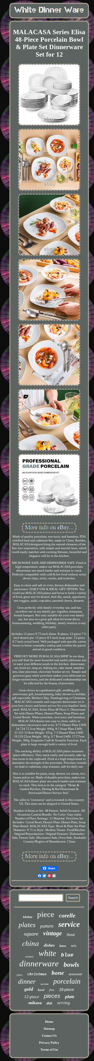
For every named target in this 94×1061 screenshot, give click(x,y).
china (30, 943)
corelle (67, 915)
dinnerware (39, 963)
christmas (37, 974)
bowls (71, 964)
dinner (27, 981)
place (19, 974)
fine (51, 990)
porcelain (67, 981)
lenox (63, 946)
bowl (41, 990)
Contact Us (49, 1035)
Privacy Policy (49, 1042)
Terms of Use (49, 1049)
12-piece (31, 996)
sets (73, 946)
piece (45, 914)
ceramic (29, 956)
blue (67, 955)
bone (58, 972)
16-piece (66, 990)
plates (27, 925)
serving (63, 1003)
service (69, 924)
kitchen (27, 917)
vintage (52, 933)
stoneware (75, 974)
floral (71, 935)
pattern (47, 926)
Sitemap (49, 1028)
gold (28, 989)
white (47, 953)
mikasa (35, 1002)
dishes (49, 945)
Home (49, 1021)
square (31, 934)
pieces (52, 996)
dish (49, 1003)
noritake (44, 984)
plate (69, 996)
